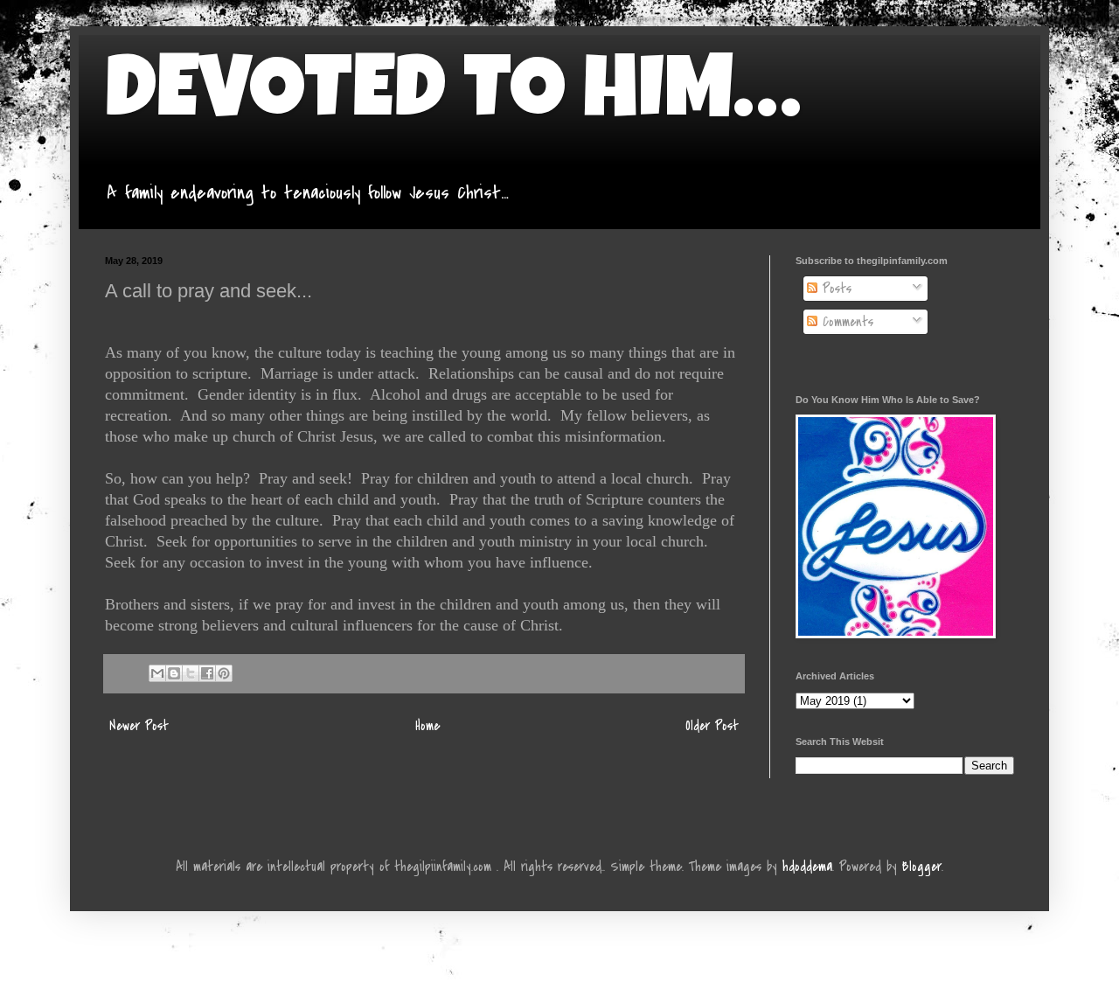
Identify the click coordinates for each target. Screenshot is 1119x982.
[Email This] (157, 673)
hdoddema (807, 866)
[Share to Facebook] (207, 673)
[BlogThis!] (174, 673)
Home (427, 725)
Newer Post (139, 725)
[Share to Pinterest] (224, 673)
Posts (834, 288)
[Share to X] (190, 673)
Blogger (922, 866)
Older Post (712, 725)
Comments (845, 321)
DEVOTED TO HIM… (453, 98)
